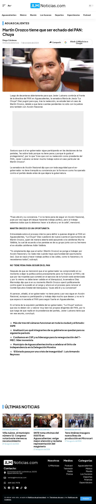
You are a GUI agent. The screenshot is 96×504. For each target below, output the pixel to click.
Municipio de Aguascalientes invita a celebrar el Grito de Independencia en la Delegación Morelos (43, 346)
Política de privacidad (37, 497)
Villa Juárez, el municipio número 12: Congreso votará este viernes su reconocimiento (16, 436)
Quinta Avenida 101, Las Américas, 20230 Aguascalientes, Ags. (22, 472)
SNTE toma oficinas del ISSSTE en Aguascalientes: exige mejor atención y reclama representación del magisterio (48, 439)
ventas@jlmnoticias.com (17, 478)
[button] (86, 499)
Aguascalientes (17, 23)
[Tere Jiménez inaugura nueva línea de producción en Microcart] (79, 420)
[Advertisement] (48, 128)
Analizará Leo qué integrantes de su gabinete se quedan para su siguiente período (47, 331)
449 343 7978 (14, 483)
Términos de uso (56, 497)
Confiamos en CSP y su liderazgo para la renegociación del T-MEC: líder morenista (45, 338)
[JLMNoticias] (48, 5)
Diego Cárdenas (9, 40)
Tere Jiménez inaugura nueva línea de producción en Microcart (79, 435)
